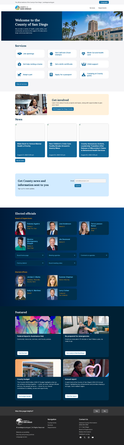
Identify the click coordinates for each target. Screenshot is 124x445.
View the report (71, 396)
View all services (22, 84)
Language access (21, 437)
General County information (88, 423)
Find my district (22, 263)
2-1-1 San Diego (84, 427)
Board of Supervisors (86, 429)
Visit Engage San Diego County (63, 109)
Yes (96, 411)
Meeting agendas (54, 255)
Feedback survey (84, 434)
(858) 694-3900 (83, 425)
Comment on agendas (88, 255)
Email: (72, 181)
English (108, 2)
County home (52, 423)
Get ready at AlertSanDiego (75, 353)
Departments (102, 8)
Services (92, 8)
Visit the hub (23, 353)
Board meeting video (55, 263)
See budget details (25, 396)
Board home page (23, 255)
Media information (85, 432)
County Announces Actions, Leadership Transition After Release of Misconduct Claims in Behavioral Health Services (93, 147)
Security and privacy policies (25, 434)
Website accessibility (22, 432)
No (105, 411)
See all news (20, 160)
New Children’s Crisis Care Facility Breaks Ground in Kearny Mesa (60, 146)
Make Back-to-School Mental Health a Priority (29, 145)
